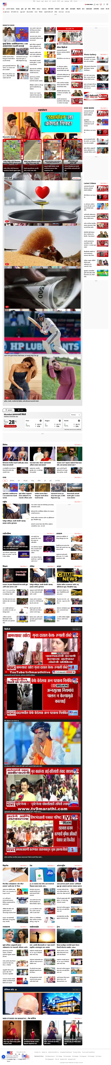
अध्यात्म (102, 9)
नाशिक (39, 480)
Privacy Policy (77, 1052)
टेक (31, 865)
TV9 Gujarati (82, 1056)
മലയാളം (67, 1)
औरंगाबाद (12, 480)
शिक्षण (5, 566)
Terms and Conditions (88, 1052)
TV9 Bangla (75, 1056)
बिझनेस (79, 9)
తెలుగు (46, 1)
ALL (5, 480)
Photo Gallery (90, 54)
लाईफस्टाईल (89, 9)
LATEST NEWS (10, 9)
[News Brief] (89, 4)
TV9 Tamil (98, 1056)
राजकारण (57, 9)
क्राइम (59, 566)
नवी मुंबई (25, 480)
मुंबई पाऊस (6, 12)
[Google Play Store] (11, 1060)
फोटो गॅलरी (50, 9)
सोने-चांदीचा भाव (14, 12)
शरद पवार (67, 12)
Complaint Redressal (66, 1052)
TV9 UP (57, 1059)
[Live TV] (100, 4)
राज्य (4, 477)
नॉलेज (32, 566)
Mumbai (15, 414)
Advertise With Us (53, 1052)
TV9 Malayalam (49, 1059)
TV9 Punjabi (91, 1056)
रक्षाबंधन (42, 109)
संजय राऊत (61, 12)
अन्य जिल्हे (57, 480)
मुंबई (22, 9)
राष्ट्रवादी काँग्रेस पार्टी (48, 12)
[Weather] (94, 4)
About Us (44, 1052)
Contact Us (37, 1052)
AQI (97, 4)
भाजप (36, 12)
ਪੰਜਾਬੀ (58, 1)
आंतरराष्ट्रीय (72, 9)
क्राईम (62, 9)
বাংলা (50, 1)
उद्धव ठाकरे (22, 12)
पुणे (26, 9)
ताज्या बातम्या (89, 108)
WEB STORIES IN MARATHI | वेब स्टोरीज (19, 1018)
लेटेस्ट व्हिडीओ (62, 47)
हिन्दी (34, 1)
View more (103, 54)
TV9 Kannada (67, 1056)
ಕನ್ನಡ (42, 1)
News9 (38, 1)
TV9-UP (75, 1)
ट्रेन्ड (58, 926)
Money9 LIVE (71, 1059)
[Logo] (5, 4)
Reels (38, 9)
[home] (4, 8)
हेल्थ (83, 9)
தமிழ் (62, 1)
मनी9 (71, 1)
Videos (44, 9)
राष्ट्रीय (67, 9)
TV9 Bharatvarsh (50, 1056)
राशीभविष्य (96, 9)
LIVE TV (71, 29)
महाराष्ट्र (17, 9)
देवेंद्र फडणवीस (30, 12)
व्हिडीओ (7, 629)
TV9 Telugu (59, 1056)
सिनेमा (33, 9)
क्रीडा (29, 9)
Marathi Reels (9, 137)
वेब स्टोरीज (108, 9)
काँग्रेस (55, 12)
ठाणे (19, 480)
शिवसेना (40, 12)
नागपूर (32, 480)
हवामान (10, 410)
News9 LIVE (63, 1059)
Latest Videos (90, 183)
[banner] (96, 96)
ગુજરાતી (54, 1)
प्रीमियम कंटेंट (9, 989)
